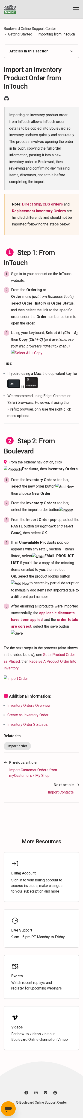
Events (17, 976)
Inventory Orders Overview (28, 705)
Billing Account (23, 873)
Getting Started (20, 34)
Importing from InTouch (56, 34)
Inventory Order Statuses (27, 724)
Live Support (21, 930)
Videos (17, 1027)
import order (17, 746)
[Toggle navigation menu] (76, 9)
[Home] (10, 9)
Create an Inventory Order (27, 715)
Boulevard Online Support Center (30, 28)
